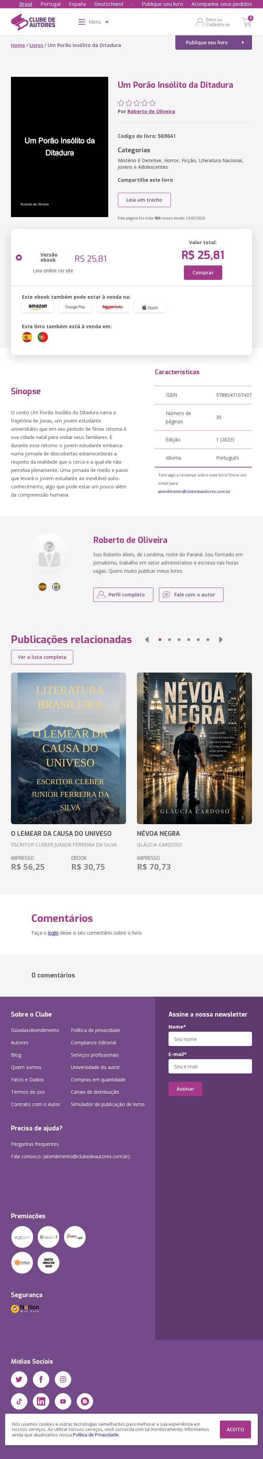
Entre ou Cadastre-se (218, 22)
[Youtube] (63, 1401)
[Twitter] (19, 1379)
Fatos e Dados (27, 1079)
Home (18, 45)
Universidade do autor (95, 1067)
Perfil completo (127, 594)
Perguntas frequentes (35, 1144)
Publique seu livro (162, 3)
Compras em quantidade (98, 1079)
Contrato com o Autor (35, 1104)
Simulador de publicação (108, 1104)
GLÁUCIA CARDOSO (159, 844)
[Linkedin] (41, 1401)
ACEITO (235, 1429)
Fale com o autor (194, 594)
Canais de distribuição (95, 1092)
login (53, 932)
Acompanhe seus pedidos (221, 3)
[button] (147, 640)
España (77, 3)
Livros (36, 45)
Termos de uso (28, 1092)
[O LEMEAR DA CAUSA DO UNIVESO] (68, 748)
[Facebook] (41, 1379)
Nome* (177, 1027)
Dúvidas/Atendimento (35, 1030)
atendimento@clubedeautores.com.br (194, 491)
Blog (16, 1055)
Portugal (50, 3)
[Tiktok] (19, 1401)
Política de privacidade (95, 1030)
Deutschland (108, 3)
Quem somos (26, 1067)
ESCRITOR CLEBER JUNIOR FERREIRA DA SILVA (64, 844)
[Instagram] (63, 1379)
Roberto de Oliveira (151, 111)
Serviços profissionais (95, 1055)
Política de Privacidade (95, 1435)
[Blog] (85, 1401)
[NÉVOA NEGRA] (194, 748)
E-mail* (177, 1054)
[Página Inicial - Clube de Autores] (33, 23)
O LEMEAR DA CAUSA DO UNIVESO (61, 834)
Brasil (25, 3)
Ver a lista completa (42, 657)
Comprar (203, 272)
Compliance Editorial (93, 1042)
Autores (19, 1042)
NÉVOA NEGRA (158, 834)
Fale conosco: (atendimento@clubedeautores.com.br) (70, 1156)
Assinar (185, 1089)
